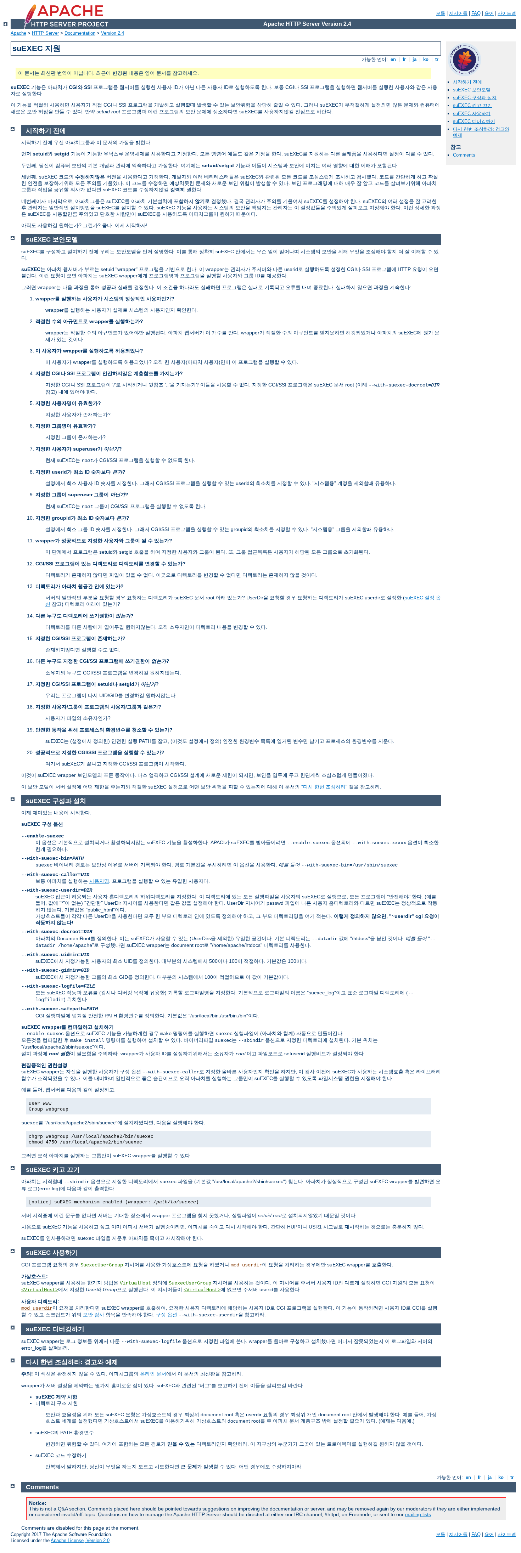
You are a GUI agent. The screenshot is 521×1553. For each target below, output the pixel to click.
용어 (489, 13)
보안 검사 (93, 1314)
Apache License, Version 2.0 (80, 1540)
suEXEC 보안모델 (472, 89)
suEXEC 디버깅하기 (474, 121)
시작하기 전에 (467, 82)
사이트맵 (507, 13)
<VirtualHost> (39, 1290)
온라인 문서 (153, 1374)
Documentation (80, 33)
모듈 (440, 13)
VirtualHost (135, 1283)
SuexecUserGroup (101, 1265)
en (393, 59)
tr (437, 59)
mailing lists (418, 1514)
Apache (18, 33)
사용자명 (99, 881)
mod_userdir (246, 1265)
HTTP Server (45, 33)
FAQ (476, 13)
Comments (464, 155)
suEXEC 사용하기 (472, 113)
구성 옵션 (166, 1314)
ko (426, 59)
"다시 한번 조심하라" (324, 787)
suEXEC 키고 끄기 (472, 105)
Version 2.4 (112, 33)
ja (414, 59)
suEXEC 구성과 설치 (475, 97)
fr (404, 59)
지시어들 (458, 13)
